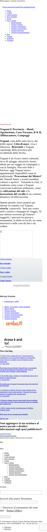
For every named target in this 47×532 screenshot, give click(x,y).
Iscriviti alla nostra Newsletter (16, 498)
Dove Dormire (12, 17)
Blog (8, 34)
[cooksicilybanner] (16, 257)
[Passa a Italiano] (7, 527)
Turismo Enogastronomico (20, 32)
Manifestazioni (16, 23)
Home (9, 11)
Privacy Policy (14, 510)
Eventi (9, 19)
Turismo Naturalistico (18, 27)
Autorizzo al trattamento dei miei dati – (19, 509)
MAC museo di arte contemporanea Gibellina (14, 414)
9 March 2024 (5, 410)
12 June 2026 (4, 364)
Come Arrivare (12, 15)
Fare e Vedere (11, 21)
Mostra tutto (4, 419)
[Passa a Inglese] (10, 40)
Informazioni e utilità (11, 301)
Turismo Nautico (17, 25)
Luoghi (9, 13)
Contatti (9, 36)
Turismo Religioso (17, 30)
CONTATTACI (5, 434)
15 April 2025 (5, 396)
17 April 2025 (5, 380)
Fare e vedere (5, 272)
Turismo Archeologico (19, 29)
